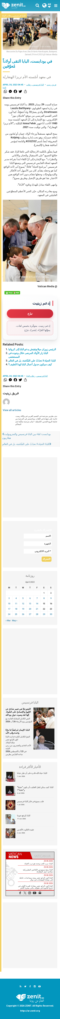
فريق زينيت (51, 85)
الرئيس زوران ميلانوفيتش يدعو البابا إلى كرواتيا (32, 349)
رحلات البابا (7, 15)
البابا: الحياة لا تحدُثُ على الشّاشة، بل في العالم (32, 360)
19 (23, 609)
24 (9, 614)
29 (44, 614)
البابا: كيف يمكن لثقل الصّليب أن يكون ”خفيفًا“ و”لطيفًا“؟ (35, 788)
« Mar (8, 620)
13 (30, 603)
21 (37, 609)
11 (16, 603)
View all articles (12, 410)
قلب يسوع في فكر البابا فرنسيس (30, 801)
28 (37, 614)
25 (16, 614)
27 (30, 614)
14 (37, 603)
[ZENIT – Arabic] (17, 5)
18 (16, 609)
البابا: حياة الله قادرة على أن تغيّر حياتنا (32, 773)
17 (9, 609)
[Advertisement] (30, 487)
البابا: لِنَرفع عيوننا (23, 815)
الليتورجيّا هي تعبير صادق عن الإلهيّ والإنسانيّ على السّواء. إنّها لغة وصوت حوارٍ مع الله (18, 712)
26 (23, 614)
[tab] (18, 855)
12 (23, 603)
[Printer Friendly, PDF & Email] (12, 292)
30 (51, 614)
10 (9, 603)
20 (30, 609)
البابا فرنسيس (19, 15)
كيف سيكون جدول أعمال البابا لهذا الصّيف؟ (30, 364)
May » (14, 620)
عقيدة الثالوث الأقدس (25, 830)
